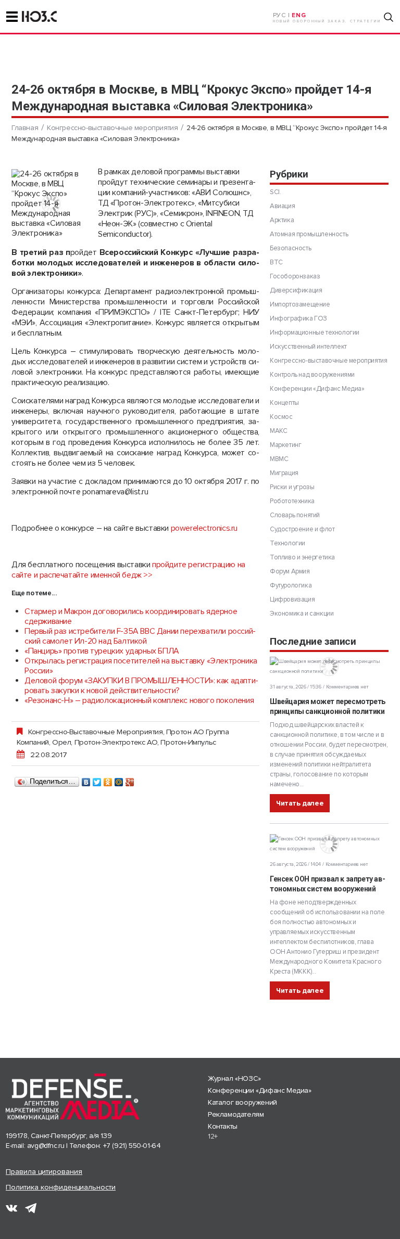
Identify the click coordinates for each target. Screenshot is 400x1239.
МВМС (279, 459)
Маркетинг (285, 445)
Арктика (282, 220)
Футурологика (290, 585)
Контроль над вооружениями (312, 375)
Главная (24, 127)
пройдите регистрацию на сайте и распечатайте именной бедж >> (128, 569)
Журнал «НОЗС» (234, 1078)
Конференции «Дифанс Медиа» (317, 389)
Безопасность (290, 248)
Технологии (287, 543)
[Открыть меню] (12, 16)
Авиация (282, 206)
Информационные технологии (314, 332)
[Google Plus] (129, 779)
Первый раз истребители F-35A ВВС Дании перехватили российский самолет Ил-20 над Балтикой (140, 636)
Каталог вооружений (242, 1102)
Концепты (284, 403)
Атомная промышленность (309, 234)
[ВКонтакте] (86, 779)
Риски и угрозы (292, 487)
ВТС (276, 262)
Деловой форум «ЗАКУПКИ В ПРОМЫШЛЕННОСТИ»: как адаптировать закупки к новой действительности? (141, 685)
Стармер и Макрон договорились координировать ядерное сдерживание (130, 616)
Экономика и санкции (301, 613)
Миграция (284, 473)
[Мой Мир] (119, 779)
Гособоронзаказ (295, 276)
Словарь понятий (295, 515)
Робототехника (292, 501)
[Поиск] (388, 17)
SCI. (275, 192)
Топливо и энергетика (302, 557)
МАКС (278, 431)
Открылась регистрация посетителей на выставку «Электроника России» (140, 666)
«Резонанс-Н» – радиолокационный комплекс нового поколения (139, 700)
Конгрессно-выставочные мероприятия (112, 127)
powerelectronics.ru (204, 528)
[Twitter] (97, 779)
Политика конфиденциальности (61, 1187)
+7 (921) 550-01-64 (132, 1145)
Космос (281, 417)
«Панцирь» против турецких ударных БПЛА (101, 651)
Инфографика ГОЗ (298, 318)
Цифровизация (292, 599)
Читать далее (299, 803)
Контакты (223, 1126)
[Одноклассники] (108, 779)
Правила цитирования (44, 1171)
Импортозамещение (300, 304)
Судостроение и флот (302, 529)
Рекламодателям (236, 1114)
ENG (299, 15)
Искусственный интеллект (308, 346)
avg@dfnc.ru (46, 1145)
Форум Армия (290, 571)
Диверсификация (296, 290)
